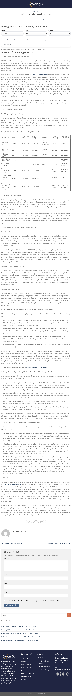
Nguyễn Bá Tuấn (44, 20)
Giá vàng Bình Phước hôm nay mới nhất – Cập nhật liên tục (20, 626)
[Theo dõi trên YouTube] (63, 674)
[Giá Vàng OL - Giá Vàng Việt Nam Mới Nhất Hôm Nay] (36, 4)
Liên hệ (23, 661)
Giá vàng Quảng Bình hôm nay (58, 543)
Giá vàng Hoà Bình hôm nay (13, 543)
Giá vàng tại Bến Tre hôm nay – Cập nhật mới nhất (17, 630)
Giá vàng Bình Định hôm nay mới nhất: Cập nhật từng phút (20, 633)
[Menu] (2, 4)
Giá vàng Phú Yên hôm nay (12, 484)
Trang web (7, 592)
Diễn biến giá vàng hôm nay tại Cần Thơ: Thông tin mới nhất (20, 637)
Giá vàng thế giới (44, 670)
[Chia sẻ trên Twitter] (34, 521)
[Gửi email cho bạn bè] (37, 521)
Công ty (3, 30)
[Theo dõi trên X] (57, 674)
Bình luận (7, 558)
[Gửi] (69, 615)
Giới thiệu (24, 658)
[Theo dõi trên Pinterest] (60, 674)
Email (6, 583)
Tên (5, 574)
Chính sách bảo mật (27, 673)
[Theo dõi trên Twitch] (67, 674)
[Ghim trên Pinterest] (41, 521)
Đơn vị (26, 30)
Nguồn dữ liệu (26, 664)
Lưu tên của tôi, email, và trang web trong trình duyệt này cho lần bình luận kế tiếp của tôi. (33, 601)
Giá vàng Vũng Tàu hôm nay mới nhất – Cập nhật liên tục (19, 640)
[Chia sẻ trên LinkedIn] (44, 521)
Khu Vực (36, 11)
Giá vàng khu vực (44, 666)
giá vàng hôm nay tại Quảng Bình (36, 367)
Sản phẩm (50, 30)
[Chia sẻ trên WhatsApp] (27, 521)
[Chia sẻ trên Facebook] (30, 521)
